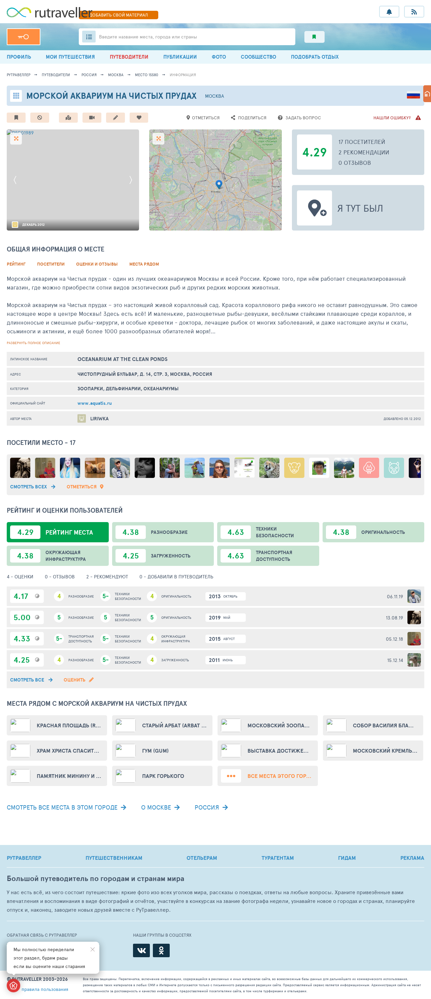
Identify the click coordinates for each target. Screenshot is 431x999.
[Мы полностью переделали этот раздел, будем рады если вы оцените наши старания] (13, 985)
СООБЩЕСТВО (258, 57)
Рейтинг (16, 264)
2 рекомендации (363, 152)
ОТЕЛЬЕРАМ (202, 857)
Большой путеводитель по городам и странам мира (95, 878)
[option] (73, 180)
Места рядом (144, 264)
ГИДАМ (347, 857)
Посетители (51, 264)
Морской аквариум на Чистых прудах (111, 95)
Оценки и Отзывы (97, 264)
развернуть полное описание (33, 342)
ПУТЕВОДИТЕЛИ (129, 57)
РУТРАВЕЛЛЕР (24, 857)
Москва (116, 74)
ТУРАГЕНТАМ (278, 857)
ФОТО (219, 57)
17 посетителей (361, 142)
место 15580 (146, 74)
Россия (89, 74)
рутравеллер (18, 74)
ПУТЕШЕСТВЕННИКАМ (114, 857)
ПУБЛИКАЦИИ (180, 57)
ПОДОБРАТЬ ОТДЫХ (315, 57)
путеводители (56, 74)
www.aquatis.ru (94, 403)
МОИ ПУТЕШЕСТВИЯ (70, 57)
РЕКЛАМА (412, 857)
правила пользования (45, 989)
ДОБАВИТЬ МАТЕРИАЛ (118, 15)
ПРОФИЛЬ (19, 57)
